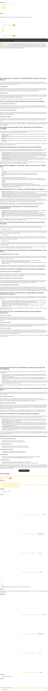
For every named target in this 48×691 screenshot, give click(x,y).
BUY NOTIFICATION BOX (24, 470)
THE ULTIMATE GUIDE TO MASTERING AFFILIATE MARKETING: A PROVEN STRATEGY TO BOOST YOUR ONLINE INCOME (22, 476)
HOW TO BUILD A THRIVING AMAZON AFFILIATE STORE (12, 482)
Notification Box (5, 44)
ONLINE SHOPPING (18, 687)
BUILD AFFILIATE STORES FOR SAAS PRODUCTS (10, 483)
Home (3, 584)
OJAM (13, 687)
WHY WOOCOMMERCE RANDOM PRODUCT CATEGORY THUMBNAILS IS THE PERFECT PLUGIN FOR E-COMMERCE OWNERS (25, 484)
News (3, 492)
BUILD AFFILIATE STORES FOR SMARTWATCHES (10, 486)
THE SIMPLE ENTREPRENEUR (27, 687)
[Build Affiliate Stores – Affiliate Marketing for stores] (14, 21)
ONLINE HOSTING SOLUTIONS (39, 687)
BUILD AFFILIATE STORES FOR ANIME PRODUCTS (11, 485)
